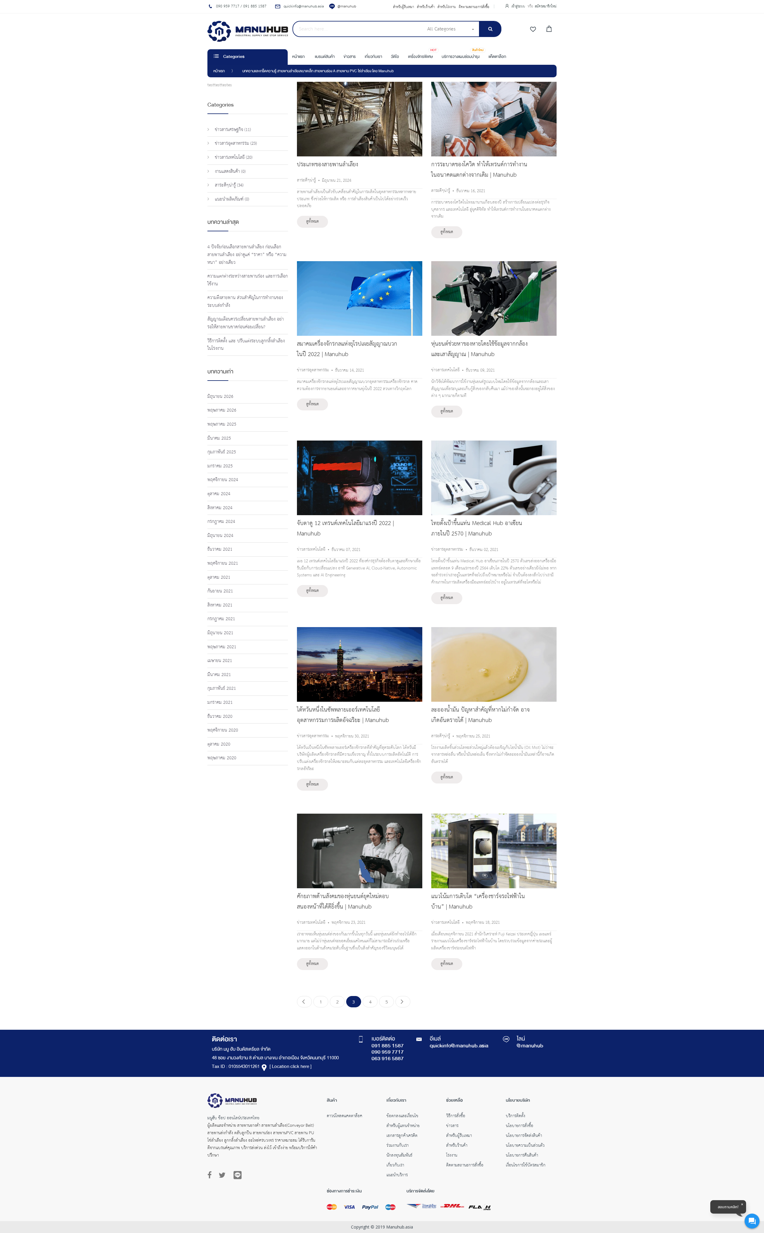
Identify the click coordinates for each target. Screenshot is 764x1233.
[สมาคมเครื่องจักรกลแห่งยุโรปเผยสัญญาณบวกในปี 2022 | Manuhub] (359, 264)
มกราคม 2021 (220, 702)
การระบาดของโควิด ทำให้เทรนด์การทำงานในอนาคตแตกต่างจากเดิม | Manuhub (479, 169)
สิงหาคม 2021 (219, 605)
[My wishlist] (533, 29)
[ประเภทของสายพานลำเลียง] (359, 85)
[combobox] (358, 28)
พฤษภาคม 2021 (221, 647)
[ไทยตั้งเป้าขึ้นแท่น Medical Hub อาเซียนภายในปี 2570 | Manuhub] (494, 444)
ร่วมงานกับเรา (397, 1146)
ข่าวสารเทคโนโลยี (445, 370)
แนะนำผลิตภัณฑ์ (228, 199)
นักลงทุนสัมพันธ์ (399, 1156)
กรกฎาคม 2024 (221, 522)
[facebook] (211, 1175)
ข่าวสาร (452, 1126)
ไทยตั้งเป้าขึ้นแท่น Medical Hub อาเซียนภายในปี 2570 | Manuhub (476, 528)
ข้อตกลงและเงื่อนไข (402, 1116)
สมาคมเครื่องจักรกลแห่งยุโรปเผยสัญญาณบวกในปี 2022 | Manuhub (347, 349)
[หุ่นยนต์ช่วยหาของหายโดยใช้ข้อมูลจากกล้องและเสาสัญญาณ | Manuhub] (494, 264)
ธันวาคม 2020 (219, 716)
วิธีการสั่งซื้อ (455, 1116)
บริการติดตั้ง (515, 1116)
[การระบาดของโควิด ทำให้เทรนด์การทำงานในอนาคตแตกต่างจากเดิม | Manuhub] (494, 85)
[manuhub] (247, 31)
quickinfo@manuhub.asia (459, 1046)
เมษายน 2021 (219, 661)
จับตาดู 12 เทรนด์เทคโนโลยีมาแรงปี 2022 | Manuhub (345, 528)
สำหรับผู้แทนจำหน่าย (403, 1126)
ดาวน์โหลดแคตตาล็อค (344, 1116)
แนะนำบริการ (397, 1175)
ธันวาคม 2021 (219, 549)
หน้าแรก (219, 71)
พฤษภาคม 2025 (221, 424)
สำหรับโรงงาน (447, 7)
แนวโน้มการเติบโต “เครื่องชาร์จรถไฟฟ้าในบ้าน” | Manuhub (478, 901)
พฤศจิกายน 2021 (222, 563)
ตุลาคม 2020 (218, 744)
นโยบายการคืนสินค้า (522, 1156)
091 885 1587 (388, 1046)
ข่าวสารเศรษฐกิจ (228, 130)
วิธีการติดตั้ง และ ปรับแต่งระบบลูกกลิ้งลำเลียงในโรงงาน (246, 345)
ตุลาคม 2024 (218, 494)
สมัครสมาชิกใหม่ (546, 6)
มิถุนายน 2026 (220, 396)
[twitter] (222, 1175)
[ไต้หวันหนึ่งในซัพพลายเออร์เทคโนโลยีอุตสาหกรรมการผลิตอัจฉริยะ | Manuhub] (359, 630)
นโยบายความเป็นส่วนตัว (525, 1146)
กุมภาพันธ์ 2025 (221, 452)
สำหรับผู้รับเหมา (403, 7)
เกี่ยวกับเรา (395, 1166)
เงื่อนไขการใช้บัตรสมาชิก (526, 1166)
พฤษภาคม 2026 (221, 410)
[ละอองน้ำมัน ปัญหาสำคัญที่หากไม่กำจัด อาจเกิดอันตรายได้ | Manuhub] (494, 630)
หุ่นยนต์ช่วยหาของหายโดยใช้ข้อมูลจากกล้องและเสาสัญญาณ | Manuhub (479, 349)
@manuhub (347, 6)
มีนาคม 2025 (219, 438)
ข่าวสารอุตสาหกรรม (313, 370)
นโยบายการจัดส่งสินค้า (524, 1136)
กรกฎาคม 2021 (221, 619)
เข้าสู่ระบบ (519, 6)
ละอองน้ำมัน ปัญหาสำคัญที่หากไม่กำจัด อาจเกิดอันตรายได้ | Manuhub (480, 715)
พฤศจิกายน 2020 (222, 730)
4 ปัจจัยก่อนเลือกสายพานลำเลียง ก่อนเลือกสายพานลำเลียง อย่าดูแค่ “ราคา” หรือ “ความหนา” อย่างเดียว (246, 254)
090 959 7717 (388, 1052)
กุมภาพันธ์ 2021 (221, 688)
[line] (237, 1175)
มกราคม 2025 (220, 466)
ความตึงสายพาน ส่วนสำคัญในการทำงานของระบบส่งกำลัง (245, 302)
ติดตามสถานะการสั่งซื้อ (474, 7)
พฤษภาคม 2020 (221, 758)
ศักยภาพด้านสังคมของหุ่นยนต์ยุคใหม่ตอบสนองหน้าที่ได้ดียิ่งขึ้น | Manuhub (343, 901)
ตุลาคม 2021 (218, 577)
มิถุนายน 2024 (220, 536)
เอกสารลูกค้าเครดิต (402, 1136)
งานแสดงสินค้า (226, 171)
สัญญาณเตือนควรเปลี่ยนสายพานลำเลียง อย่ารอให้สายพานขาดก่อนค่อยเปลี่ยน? (245, 323)
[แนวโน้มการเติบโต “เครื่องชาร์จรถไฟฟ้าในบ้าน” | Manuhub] (494, 817)
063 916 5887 (388, 1059)
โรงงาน (451, 1156)
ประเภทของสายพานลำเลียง (327, 164)
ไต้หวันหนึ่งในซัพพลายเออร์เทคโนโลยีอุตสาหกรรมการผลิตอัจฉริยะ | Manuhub (343, 715)
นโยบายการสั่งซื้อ (519, 1126)
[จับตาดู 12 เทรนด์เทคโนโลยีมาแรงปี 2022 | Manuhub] (359, 444)
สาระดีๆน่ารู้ (306, 180)
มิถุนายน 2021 (220, 633)
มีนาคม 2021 (219, 675)
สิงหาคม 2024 (219, 508)
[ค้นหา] (490, 29)
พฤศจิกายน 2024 (222, 480)
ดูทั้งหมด (312, 221)
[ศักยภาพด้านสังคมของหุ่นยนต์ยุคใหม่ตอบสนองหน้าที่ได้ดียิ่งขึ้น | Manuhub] (359, 817)
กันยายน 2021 (220, 591)
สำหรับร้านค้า (426, 7)
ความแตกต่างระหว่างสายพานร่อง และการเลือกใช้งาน (247, 280)
